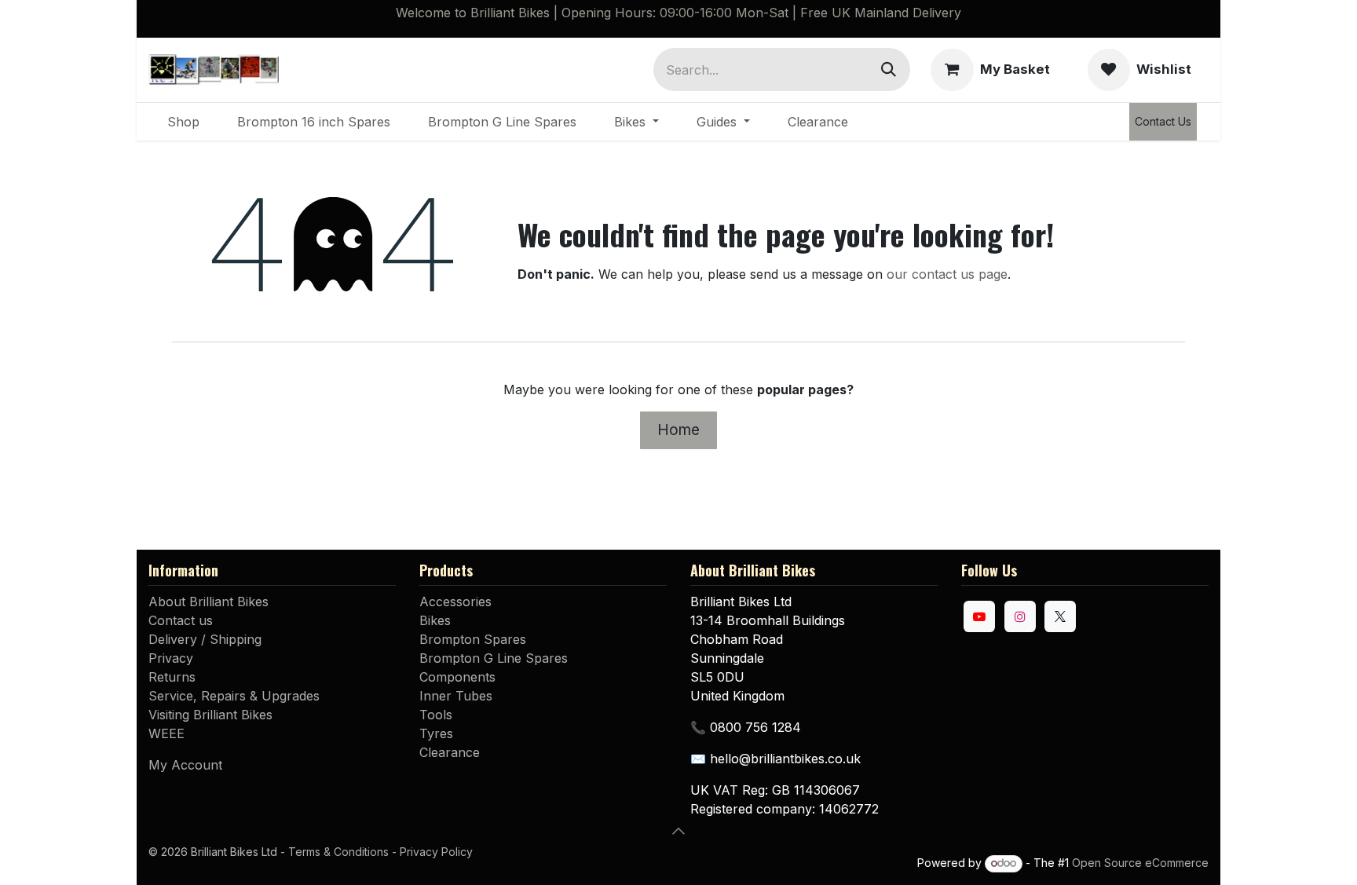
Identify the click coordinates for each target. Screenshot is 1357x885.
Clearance (449, 752)
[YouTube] (979, 616)
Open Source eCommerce (1140, 862)
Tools (435, 714)
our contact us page (947, 274)
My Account (185, 765)
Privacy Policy (436, 851)
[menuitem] (183, 121)
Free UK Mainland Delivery (880, 12)
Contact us (180, 620)
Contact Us (1163, 121)
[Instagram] (1020, 616)
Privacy (170, 658)
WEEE (166, 733)
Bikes (435, 620)
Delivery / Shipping (205, 639)
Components (457, 677)
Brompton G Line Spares (493, 658)
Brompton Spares (472, 639)
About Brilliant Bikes (208, 601)
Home (678, 429)
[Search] (888, 69)
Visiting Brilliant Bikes (210, 714)
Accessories (455, 601)
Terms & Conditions (338, 851)
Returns (172, 677)
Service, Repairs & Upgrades (234, 696)
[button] (678, 831)
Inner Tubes (455, 696)
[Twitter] (1060, 616)
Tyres (436, 733)
